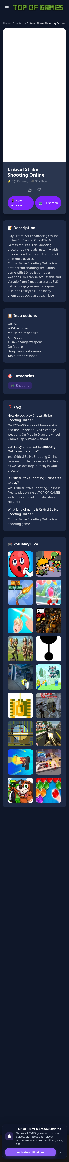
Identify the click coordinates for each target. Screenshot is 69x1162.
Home (7, 23)
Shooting (18, 23)
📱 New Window (17, 203)
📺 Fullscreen (48, 203)
